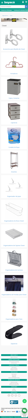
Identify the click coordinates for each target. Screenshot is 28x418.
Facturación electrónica (14, 384)
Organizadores (5, 15)
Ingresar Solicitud (14, 357)
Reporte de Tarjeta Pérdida (14, 377)
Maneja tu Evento (14, 369)
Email (14, 389)
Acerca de (14, 375)
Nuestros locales (14, 382)
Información (14, 367)
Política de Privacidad (14, 383)
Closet (11, 15)
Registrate (14, 376)
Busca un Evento (14, 368)
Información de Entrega (14, 361)
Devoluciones (14, 362)
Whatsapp (14, 390)
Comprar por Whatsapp (6, 10)
